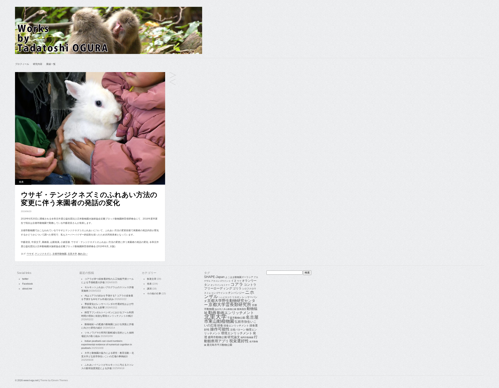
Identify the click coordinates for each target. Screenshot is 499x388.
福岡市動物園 (247, 337)
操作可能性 (220, 329)
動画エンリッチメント (235, 313)
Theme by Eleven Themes (54, 380)
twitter (25, 279)
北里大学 (72, 253)
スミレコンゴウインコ (215, 293)
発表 (21, 182)
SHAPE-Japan (214, 277)
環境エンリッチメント (236, 333)
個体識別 (241, 309)
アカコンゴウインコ (220, 281)
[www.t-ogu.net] (108, 53)
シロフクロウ (249, 288)
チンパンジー (236, 292)
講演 (149, 288)
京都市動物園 (59, 253)
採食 (220, 325)
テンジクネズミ (43, 253)
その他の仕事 (154, 293)
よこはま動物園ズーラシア (239, 277)
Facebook (27, 283)
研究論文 (233, 337)
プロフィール (22, 64)
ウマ (239, 281)
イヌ (233, 280)
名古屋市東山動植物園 (231, 319)
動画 (212, 312)
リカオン (237, 297)
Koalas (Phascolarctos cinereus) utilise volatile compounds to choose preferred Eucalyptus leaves (172, 75)
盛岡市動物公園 (217, 337)
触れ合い (83, 253)
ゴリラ (237, 288)
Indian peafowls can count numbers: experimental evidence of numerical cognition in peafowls (106, 344)
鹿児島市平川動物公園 (219, 344)
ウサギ (30, 253)
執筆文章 (151, 279)
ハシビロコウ (225, 297)
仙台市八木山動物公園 (225, 309)
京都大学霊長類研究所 (229, 304)
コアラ (236, 284)
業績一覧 (51, 64)
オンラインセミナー (220, 285)
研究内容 (37, 64)
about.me (27, 288)
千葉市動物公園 (236, 317)
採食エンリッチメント (236, 325)
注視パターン (237, 329)
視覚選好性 (239, 341)
